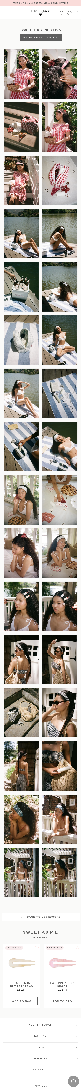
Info (40, 1047)
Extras (40, 1036)
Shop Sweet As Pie (40, 37)
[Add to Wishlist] (36, 947)
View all (40, 938)
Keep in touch (40, 1025)
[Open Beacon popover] (73, 1081)
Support (40, 1058)
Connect (40, 1069)
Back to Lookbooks (43, 917)
